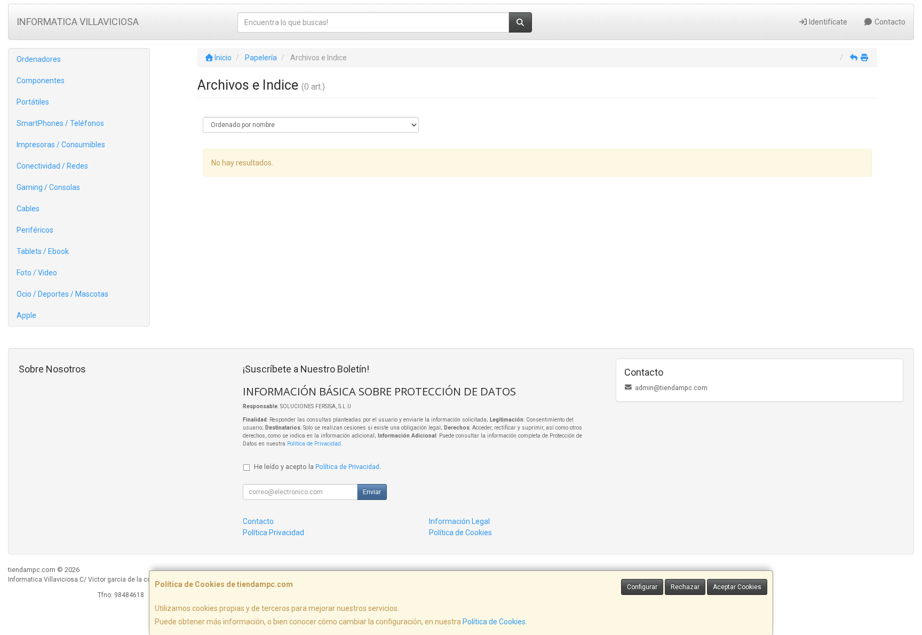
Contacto (889, 22)
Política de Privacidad (314, 444)
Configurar (642, 587)
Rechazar (685, 587)
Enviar (372, 492)
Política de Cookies (494, 621)
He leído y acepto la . (317, 467)
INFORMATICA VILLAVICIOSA (78, 21)
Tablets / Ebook (43, 251)
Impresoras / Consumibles (61, 144)
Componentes (41, 80)
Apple (26, 315)
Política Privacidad (273, 532)
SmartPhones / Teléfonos (60, 123)
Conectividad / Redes (52, 166)
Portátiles (33, 102)
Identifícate (827, 22)
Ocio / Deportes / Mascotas (62, 294)
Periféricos (35, 230)
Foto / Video (37, 272)
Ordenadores (39, 59)
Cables (28, 208)
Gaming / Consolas (48, 187)
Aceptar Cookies (737, 587)
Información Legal (459, 521)
